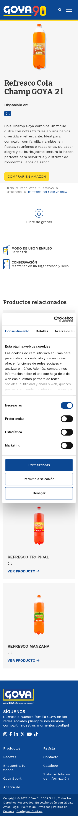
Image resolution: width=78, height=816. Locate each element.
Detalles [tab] (42, 331)
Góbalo (68, 802)
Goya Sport (12, 778)
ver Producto (21, 571)
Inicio (10, 188)
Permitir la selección (39, 479)
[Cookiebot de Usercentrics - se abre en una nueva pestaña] (55, 319)
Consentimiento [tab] (17, 331)
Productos (28, 188)
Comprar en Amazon (27, 176)
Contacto (50, 757)
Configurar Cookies (29, 811)
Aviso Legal (11, 806)
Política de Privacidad (35, 806)
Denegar (39, 493)
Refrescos (14, 192)
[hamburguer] (69, 10)
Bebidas (48, 188)
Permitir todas (39, 465)
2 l (8, 113)
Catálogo (50, 766)
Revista (49, 748)
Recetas (9, 757)
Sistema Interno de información (56, 776)
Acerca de (11, 787)
